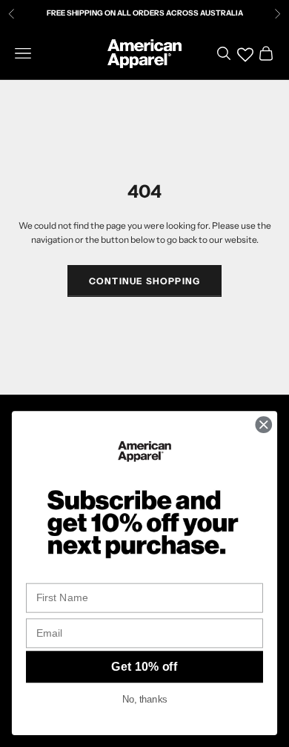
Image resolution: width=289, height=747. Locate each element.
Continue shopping (144, 281)
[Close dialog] (264, 425)
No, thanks (144, 699)
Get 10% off (144, 667)
